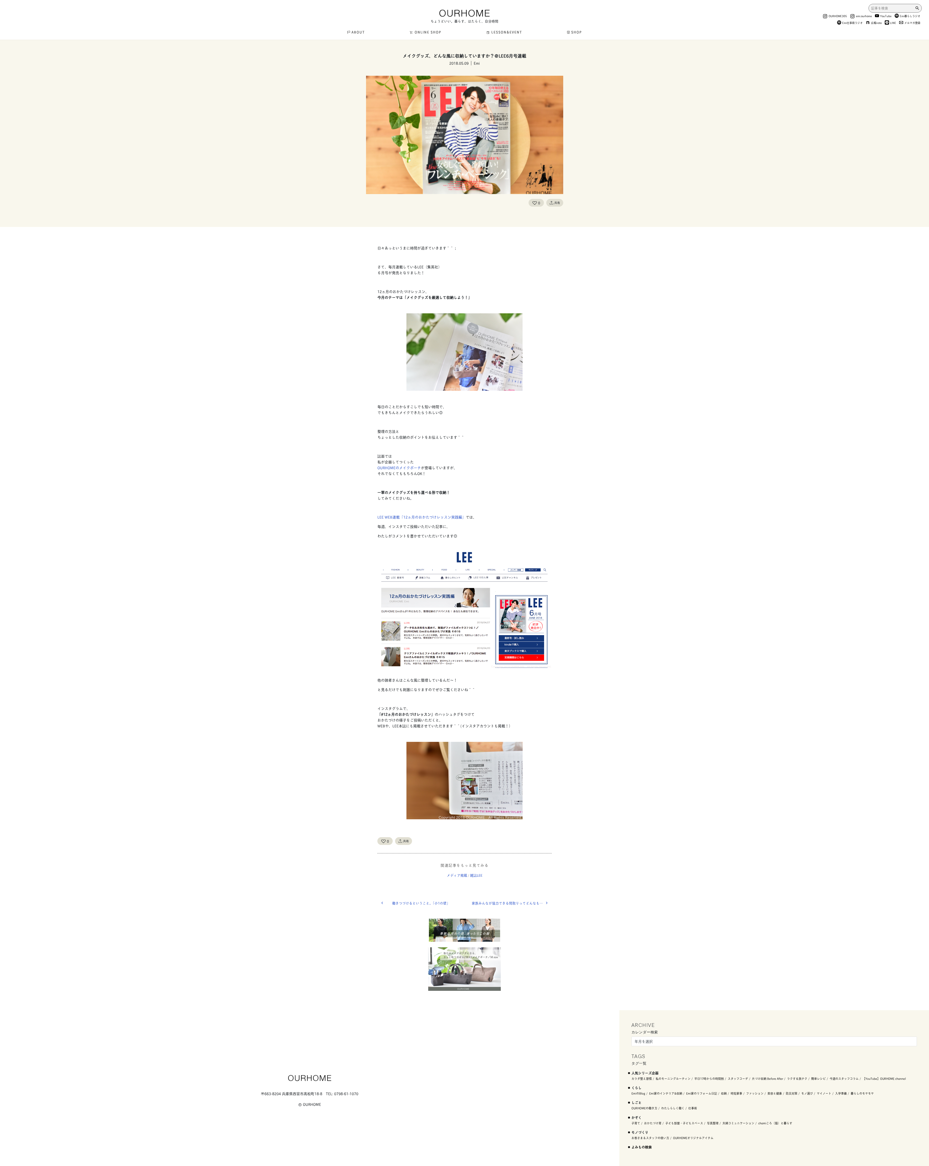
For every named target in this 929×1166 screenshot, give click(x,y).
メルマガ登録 (912, 23)
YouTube (886, 16)
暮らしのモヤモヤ (862, 1093)
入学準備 (841, 1093)
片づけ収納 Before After (767, 1078)
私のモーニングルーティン (673, 1078)
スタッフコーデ (738, 1078)
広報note (876, 23)
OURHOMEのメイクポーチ (399, 467)
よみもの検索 (641, 1146)
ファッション (755, 1093)
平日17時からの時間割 (709, 1078)
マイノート (824, 1093)
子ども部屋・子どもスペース (684, 1123)
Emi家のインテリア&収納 (665, 1093)
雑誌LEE (476, 875)
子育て (635, 1123)
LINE (893, 23)
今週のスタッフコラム (844, 1078)
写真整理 (713, 1123)
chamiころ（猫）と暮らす (775, 1123)
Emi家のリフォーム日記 (701, 1093)
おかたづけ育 (652, 1123)
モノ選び (807, 1093)
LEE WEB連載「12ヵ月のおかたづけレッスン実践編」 (421, 517)
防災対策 (791, 1093)
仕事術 (692, 1108)
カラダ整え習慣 (641, 1078)
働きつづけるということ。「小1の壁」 (421, 903)
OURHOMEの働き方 (644, 1108)
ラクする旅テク (797, 1078)
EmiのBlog (638, 1093)
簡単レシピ (818, 1078)
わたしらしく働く (672, 1108)
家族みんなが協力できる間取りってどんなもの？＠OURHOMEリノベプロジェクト (512, 903)
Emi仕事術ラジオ (852, 23)
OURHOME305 (838, 16)
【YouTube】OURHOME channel (884, 1078)
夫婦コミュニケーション (738, 1123)
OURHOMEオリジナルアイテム (693, 1138)
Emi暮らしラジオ (910, 16)
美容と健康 (774, 1093)
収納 (724, 1093)
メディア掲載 (457, 875)
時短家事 (736, 1093)
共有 (557, 202)
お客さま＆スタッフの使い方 (650, 1138)
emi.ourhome (864, 16)
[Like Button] (534, 202)
